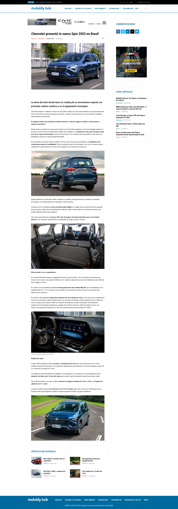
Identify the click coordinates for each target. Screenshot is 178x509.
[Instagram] (121, 2)
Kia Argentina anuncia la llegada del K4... (91, 460)
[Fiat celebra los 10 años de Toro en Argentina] (75, 473)
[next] (96, 2)
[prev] (92, 2)
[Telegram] (137, 31)
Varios (118, 111)
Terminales (41, 38)
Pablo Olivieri (50, 38)
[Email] (132, 31)
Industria (33, 38)
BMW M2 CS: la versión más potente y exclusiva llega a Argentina (53, 2)
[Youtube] (131, 2)
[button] (145, 8)
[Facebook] (118, 31)
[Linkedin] (124, 2)
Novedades (119, 103)
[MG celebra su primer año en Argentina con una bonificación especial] (36, 461)
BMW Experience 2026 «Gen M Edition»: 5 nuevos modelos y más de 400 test (131, 108)
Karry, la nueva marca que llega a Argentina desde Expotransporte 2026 (130, 133)
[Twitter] (127, 2)
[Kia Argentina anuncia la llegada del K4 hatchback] (75, 461)
